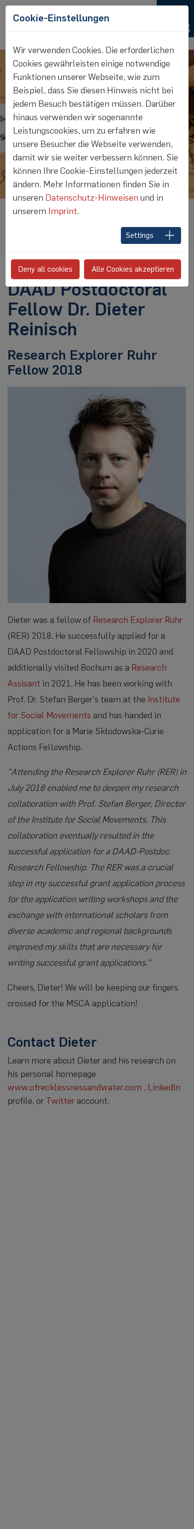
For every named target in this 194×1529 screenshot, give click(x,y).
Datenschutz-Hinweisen (91, 197)
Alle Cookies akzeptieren (133, 269)
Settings (140, 235)
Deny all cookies (45, 269)
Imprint (62, 211)
